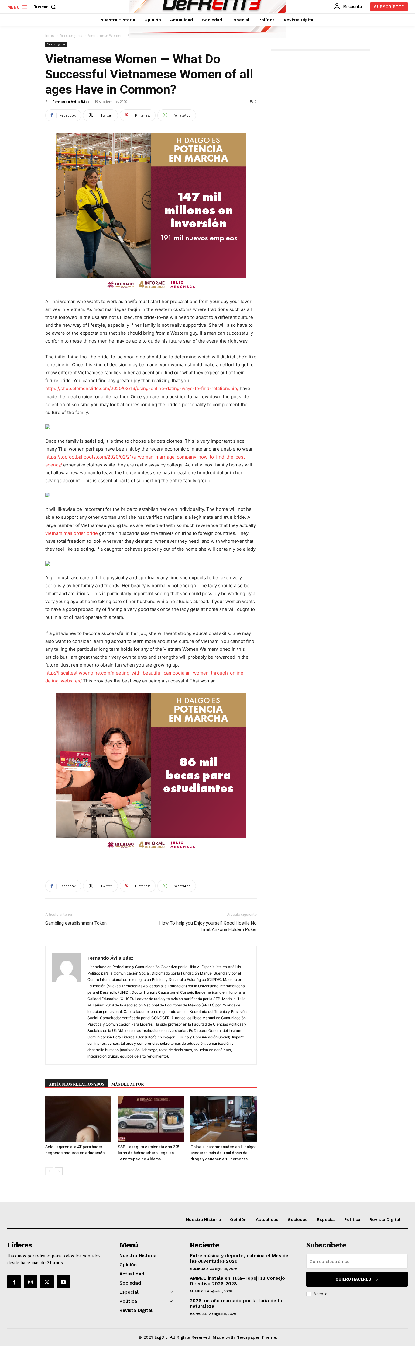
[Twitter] (46, 1281)
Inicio (49, 35)
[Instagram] (30, 1281)
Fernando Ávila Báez (71, 101)
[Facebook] (14, 1281)
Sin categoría (71, 35)
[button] (45, 6)
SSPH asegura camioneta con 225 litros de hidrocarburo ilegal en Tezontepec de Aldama (148, 1153)
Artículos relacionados (76, 1084)
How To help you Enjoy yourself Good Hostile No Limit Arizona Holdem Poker (208, 926)
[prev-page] (49, 1171)
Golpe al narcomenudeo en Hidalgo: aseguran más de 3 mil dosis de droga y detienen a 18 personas (223, 1153)
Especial (198, 1314)
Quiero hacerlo (353, 1279)
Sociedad (199, 1269)
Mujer (196, 1291)
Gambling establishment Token (76, 923)
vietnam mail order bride (71, 533)
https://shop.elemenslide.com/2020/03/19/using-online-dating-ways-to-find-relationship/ (141, 388)
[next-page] (59, 1171)
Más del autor (127, 1084)
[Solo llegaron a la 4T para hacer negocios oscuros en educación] (78, 1119)
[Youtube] (63, 1281)
